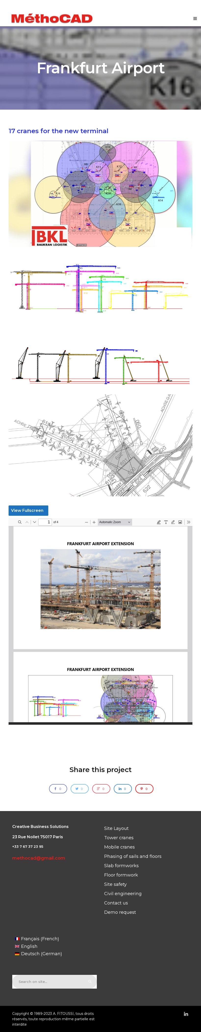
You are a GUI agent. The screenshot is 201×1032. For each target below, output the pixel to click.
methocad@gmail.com (38, 858)
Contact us (116, 903)
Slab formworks (121, 865)
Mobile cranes (119, 847)
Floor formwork (121, 875)
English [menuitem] (29, 946)
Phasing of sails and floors (133, 856)
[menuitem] (38, 939)
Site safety (115, 884)
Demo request (120, 912)
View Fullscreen (27, 510)
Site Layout (116, 828)
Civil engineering (123, 893)
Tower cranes (119, 837)
